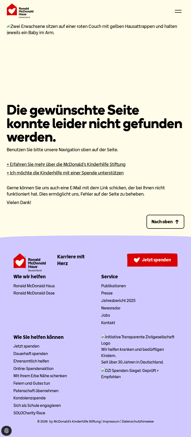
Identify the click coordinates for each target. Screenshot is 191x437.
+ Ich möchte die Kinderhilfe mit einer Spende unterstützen (65, 173)
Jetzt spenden (156, 260)
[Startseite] (20, 11)
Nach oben (162, 221)
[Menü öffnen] (178, 11)
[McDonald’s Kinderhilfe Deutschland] (29, 270)
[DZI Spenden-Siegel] (139, 376)
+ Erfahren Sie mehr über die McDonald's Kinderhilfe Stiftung (66, 164)
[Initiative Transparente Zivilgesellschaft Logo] (139, 343)
